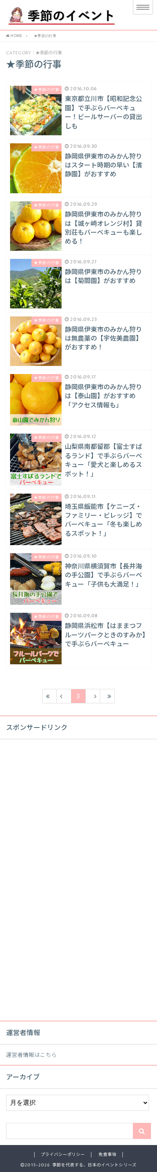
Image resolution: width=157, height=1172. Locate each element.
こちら (48, 1055)
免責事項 (107, 1155)
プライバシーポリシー (63, 1155)
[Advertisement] (66, 886)
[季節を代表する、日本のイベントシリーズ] (61, 15)
